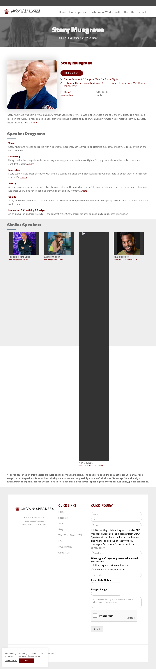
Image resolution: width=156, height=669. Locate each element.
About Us (129, 12)
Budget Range (100, 589)
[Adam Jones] (94, 346)
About (61, 523)
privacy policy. (98, 548)
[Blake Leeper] (129, 243)
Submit (150, 12)
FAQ (60, 541)
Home (62, 12)
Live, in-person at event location (112, 565)
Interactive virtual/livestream (110, 569)
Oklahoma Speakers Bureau (34, 524)
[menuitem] (62, 12)
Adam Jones (86, 462)
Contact (141, 12)
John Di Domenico (19, 257)
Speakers (63, 518)
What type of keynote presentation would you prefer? (114, 560)
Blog (60, 529)
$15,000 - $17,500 (130, 259)
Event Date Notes (101, 580)
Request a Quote (72, 73)
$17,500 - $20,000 (96, 465)
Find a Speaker (77, 12)
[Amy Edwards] (59, 243)
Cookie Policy (11, 660)
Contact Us (64, 552)
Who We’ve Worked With (106, 12)
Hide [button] (26, 660)
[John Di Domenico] (24, 243)
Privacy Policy (65, 547)
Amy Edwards (52, 257)
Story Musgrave (90, 37)
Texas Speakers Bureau (34, 520)
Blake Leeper (121, 257)
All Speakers (73, 37)
